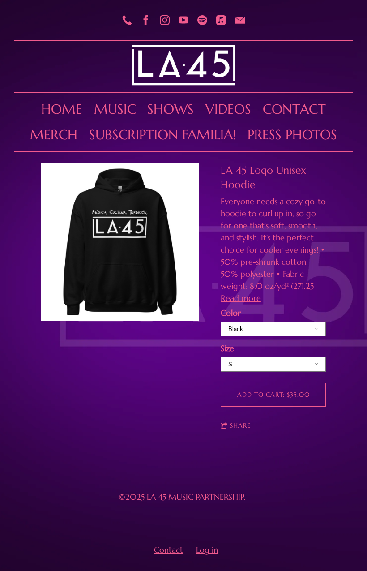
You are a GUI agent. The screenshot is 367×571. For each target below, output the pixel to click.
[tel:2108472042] (127, 20)
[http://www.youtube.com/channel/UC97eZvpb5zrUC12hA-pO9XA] (183, 20)
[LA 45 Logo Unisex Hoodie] (120, 242)
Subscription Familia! (162, 134)
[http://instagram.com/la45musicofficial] (165, 20)
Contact (294, 109)
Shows (170, 109)
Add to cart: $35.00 (273, 395)
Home (61, 109)
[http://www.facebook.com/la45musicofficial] (146, 20)
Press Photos (292, 134)
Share (240, 425)
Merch (53, 134)
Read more (241, 298)
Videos (228, 109)
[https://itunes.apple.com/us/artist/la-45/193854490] (221, 20)
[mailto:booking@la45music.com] (240, 20)
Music (115, 109)
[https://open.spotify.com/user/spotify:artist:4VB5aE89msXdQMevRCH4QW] (202, 20)
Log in (207, 550)
